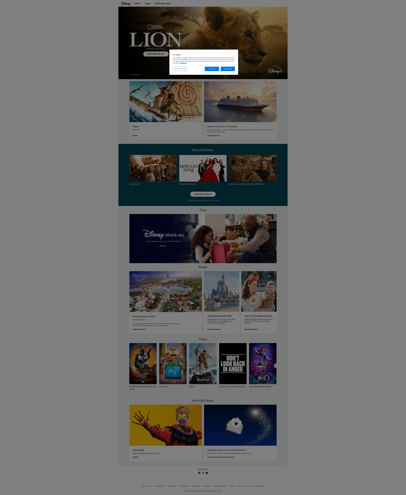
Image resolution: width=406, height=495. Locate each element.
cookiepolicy (183, 63)
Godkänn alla (228, 69)
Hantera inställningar (180, 69)
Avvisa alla (211, 69)
